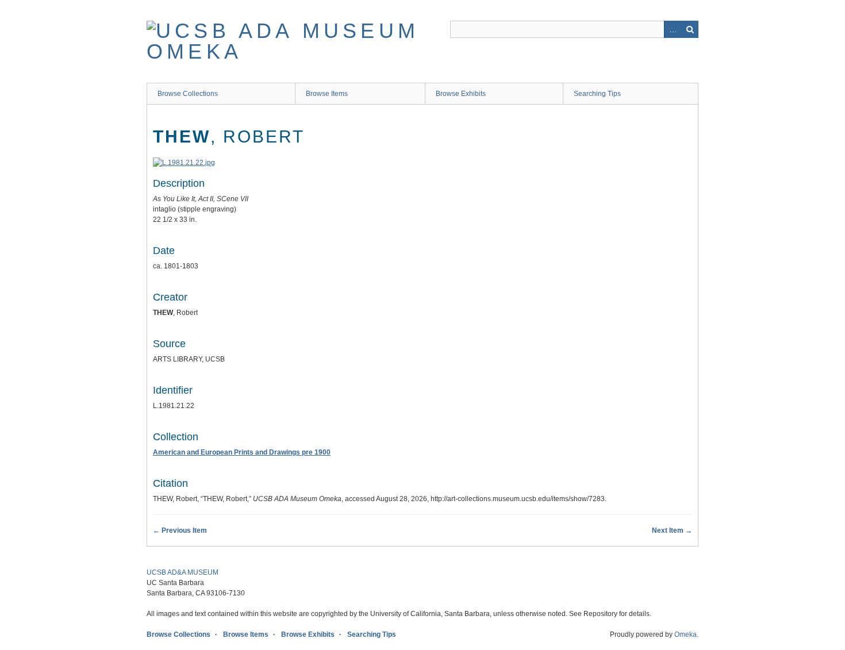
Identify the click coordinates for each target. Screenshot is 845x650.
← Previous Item (180, 530)
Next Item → (672, 530)
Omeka (685, 634)
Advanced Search (672, 29)
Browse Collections (188, 94)
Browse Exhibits (461, 94)
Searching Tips (597, 94)
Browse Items (327, 94)
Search (689, 29)
